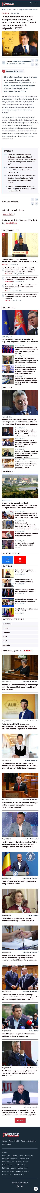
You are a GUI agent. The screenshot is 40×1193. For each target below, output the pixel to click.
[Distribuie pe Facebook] (36, 60)
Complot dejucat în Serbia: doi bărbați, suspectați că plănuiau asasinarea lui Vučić (20, 340)
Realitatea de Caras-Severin (9, 1158)
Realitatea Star (29, 1155)
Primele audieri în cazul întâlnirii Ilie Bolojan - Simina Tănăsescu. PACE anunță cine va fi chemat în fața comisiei (21, 179)
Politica (14, 9)
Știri (10, 9)
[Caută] (31, 3)
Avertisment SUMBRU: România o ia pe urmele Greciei (26, 535)
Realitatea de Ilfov (7, 1165)
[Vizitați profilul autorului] (3, 62)
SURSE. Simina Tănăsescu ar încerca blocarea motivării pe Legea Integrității (18, 919)
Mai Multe (20, 1120)
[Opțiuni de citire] (36, 1189)
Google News (11, 223)
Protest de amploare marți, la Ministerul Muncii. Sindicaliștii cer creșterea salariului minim (26, 515)
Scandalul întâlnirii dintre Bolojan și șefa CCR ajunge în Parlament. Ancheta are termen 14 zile (22, 188)
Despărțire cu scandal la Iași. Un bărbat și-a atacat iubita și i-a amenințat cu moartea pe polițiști (26, 381)
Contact (4, 1141)
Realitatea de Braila (20, 1165)
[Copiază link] (32, 60)
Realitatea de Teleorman (22, 1171)
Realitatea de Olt (6, 1174)
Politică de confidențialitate (28, 1141)
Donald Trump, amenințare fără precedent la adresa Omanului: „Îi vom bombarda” (21, 278)
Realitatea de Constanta (9, 1168)
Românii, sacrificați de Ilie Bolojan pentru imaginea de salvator (19, 882)
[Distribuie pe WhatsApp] (32, 64)
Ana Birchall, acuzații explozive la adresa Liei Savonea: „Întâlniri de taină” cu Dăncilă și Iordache (21, 296)
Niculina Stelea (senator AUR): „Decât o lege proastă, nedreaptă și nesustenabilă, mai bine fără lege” (20, 687)
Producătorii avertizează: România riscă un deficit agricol (24, 545)
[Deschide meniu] (36, 3)
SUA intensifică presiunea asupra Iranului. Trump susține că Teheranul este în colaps (21, 169)
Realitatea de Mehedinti (23, 61)
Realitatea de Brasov (8, 1162)
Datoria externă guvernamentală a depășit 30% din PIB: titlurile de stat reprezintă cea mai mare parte (26, 526)
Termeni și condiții (14, 1141)
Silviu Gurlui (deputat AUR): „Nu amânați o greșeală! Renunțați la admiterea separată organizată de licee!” (26, 454)
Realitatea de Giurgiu (8, 1171)
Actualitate (9, 274)
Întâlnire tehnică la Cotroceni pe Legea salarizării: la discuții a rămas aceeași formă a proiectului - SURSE (26, 465)
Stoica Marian (33, 1031)
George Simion (8, 214)
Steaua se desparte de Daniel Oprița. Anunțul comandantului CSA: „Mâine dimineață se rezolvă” (26, 350)
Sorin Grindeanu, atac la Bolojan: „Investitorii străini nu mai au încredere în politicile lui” (19, 261)
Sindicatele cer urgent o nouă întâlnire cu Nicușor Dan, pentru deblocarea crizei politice (20, 287)
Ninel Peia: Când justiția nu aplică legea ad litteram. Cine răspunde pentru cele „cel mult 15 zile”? (19, 1073)
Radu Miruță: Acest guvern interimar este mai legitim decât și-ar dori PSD (19, 1035)
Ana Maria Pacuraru (31, 760)
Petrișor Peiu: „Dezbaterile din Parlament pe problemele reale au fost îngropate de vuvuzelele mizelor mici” (19, 805)
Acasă (4, 9)
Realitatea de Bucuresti (22, 1162)
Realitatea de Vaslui (19, 1174)
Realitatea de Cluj (22, 1168)
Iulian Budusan (33, 915)
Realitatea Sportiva (18, 1155)
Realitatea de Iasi (24, 1158)
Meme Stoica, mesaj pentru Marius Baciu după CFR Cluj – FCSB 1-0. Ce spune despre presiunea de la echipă (25, 370)
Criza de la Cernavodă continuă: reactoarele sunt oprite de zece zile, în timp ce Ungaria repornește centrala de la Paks (19, 505)
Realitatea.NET (6, 1155)
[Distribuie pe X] (36, 64)
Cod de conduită (6, 1144)
